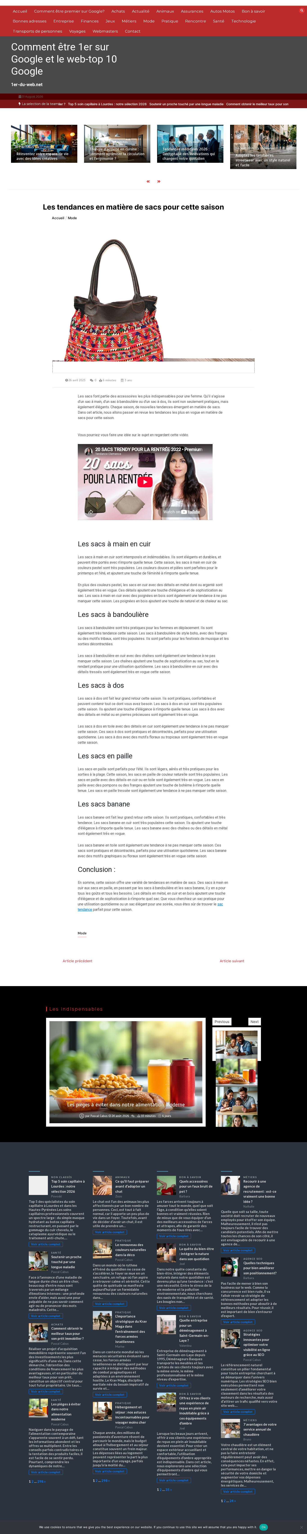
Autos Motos (222, 11)
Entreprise (63, 21)
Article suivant (232, 961)
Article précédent (77, 961)
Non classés (61, 1177)
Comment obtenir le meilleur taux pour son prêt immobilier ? (258, 104)
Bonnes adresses (30, 21)
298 (40, 1481)
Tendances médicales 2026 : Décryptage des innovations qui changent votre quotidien (116, 154)
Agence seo (253, 1258)
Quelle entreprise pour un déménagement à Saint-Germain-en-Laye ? (194, 1330)
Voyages (77, 31)
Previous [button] (222, 1021)
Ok (264, 1527)
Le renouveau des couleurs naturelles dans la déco (130, 1250)
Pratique (170, 21)
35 (167, 1489)
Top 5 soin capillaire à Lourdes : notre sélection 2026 (96, 104)
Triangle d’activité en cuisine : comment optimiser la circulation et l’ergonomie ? (44, 154)
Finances (90, 21)
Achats (118, 11)
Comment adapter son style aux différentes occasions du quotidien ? (262, 154)
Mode (149, 21)
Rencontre (195, 21)
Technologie (243, 21)
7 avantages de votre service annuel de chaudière (260, 1429)
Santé (218, 21)
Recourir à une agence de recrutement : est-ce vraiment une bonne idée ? (259, 1191)
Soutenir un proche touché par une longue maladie (175, 104)
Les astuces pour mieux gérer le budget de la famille (126, 1105)
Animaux (165, 11)
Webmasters (105, 31)
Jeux (110, 21)
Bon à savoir (253, 11)
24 (231, 1501)
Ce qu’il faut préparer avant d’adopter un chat (132, 1186)
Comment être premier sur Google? (69, 11)
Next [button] (255, 1021)
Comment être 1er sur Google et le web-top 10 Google (64, 59)
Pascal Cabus (99, 1116)
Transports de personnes (37, 31)
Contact (132, 31)
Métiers (129, 21)
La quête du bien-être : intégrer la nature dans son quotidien (196, 1254)
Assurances (192, 11)
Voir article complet (45, 1244)
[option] (96, 104)
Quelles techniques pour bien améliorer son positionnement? (259, 1268)
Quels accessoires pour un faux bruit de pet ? (196, 1186)
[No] (301, 1527)
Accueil (20, 11)
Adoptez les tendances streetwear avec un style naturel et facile (190, 160)
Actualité (140, 11)
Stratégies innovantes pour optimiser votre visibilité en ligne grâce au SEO (256, 1344)
